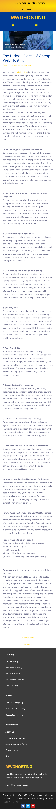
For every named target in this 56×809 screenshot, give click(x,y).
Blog (7, 756)
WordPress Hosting (14, 679)
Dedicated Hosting (14, 715)
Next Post (28, 644)
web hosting (21, 72)
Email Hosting (11, 685)
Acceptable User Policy (16, 744)
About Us (9, 731)
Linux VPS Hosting (14, 702)
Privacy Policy (12, 750)
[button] (13, 25)
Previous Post (28, 637)
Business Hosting (13, 667)
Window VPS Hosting (15, 708)
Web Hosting (10, 65)
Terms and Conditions (16, 738)
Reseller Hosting (13, 673)
